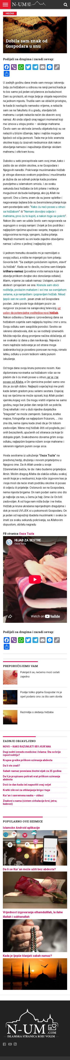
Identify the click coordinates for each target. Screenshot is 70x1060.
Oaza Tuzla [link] (26, 533)
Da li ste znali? (11, 765)
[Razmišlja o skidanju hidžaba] (10, 717)
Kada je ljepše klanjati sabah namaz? (27, 955)
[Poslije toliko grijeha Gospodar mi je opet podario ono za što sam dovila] (10, 697)
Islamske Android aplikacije (21, 827)
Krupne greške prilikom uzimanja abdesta (27, 760)
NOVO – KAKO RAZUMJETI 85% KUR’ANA (27, 746)
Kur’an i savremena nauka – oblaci (23, 795)
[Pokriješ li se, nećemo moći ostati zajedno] (10, 677)
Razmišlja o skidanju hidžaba (36, 712)
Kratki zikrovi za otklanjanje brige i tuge (26, 790)
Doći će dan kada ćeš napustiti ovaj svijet (27, 784)
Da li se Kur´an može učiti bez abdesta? (29, 869)
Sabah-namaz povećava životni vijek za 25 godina (32, 771)
